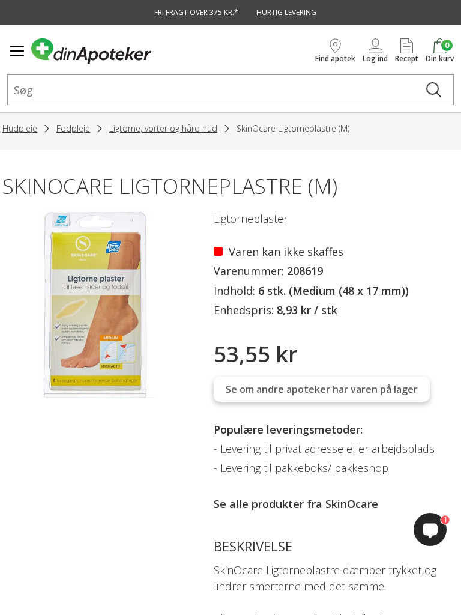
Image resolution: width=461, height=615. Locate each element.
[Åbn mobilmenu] (16, 51)
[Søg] (433, 90)
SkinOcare (351, 504)
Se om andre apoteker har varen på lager (322, 389)
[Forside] (170, 51)
